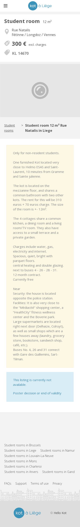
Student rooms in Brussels (22, 445)
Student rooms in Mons (20, 461)
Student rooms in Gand (58, 472)
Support (21, 483)
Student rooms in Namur (57, 450)
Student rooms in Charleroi (23, 466)
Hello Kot (60, 513)
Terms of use (40, 483)
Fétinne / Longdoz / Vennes (34, 34)
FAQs (7, 483)
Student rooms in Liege (20, 450)
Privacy (57, 483)
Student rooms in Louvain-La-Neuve (29, 456)
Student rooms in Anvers (21, 472)
